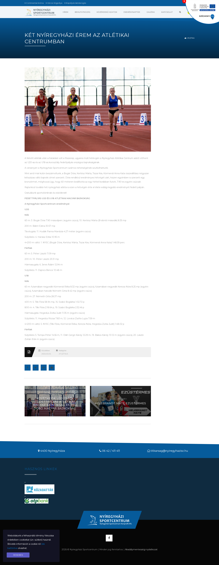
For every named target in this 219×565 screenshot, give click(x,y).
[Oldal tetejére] (109, 520)
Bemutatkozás (82, 12)
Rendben (18, 555)
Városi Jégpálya (54, 3)
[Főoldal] (40, 12)
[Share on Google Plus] (44, 368)
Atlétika (190, 38)
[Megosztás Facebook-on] (28, 368)
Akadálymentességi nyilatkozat (141, 549)
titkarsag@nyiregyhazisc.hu (169, 450)
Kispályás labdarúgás (76, 3)
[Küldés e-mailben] (52, 368)
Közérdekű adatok (107, 12)
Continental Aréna (35, 3)
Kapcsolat (167, 12)
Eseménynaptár (132, 12)
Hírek (65, 12)
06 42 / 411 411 (111, 450)
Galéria (151, 12)
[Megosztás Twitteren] (36, 368)
